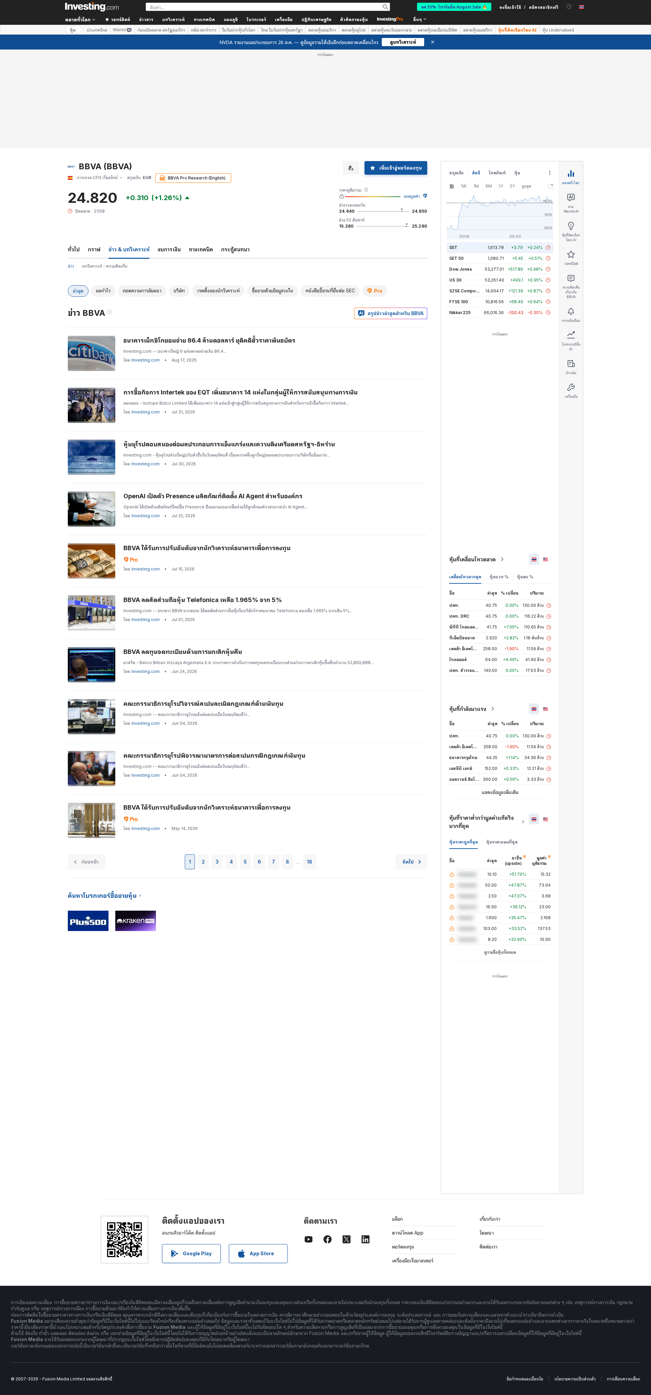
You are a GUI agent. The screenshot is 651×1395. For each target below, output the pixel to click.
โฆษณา (486, 1233)
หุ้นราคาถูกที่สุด (463, 842)
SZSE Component (467, 290)
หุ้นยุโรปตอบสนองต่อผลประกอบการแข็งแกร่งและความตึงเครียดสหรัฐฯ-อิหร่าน (229, 444)
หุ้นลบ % (525, 576)
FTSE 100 (458, 301)
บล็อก (397, 1219)
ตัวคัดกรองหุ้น (354, 19)
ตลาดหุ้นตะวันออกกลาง (391, 30)
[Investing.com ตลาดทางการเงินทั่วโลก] (92, 7)
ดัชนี (476, 172)
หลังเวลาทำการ (203, 30)
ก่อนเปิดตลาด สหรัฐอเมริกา (161, 30)
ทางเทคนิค (201, 249)
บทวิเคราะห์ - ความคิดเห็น (104, 266)
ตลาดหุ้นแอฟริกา (477, 30)
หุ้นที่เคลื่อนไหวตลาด (472, 559)
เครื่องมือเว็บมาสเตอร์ (412, 1260)
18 (309, 862)
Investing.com (146, 360)
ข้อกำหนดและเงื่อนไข (525, 1378)
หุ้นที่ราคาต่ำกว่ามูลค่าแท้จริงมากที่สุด (481, 821)
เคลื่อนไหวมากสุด (465, 576)
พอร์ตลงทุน (403, 1246)
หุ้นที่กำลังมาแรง (467, 708)
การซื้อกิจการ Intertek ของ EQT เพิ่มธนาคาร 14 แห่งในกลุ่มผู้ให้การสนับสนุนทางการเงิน (240, 392)
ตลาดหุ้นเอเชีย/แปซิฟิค (437, 30)
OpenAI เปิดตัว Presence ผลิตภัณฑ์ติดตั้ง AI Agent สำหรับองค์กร (212, 496)
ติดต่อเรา (488, 1246)
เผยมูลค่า (412, 196)
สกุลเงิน (456, 172)
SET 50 (456, 258)
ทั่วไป (74, 249)
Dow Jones (460, 269)
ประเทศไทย (97, 30)
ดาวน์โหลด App (407, 1233)
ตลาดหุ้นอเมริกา (322, 30)
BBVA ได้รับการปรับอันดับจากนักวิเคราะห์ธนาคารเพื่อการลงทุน (207, 547)
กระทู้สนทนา (235, 249)
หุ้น (73, 29)
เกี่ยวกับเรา (489, 1219)
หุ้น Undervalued (558, 30)
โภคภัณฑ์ (497, 172)
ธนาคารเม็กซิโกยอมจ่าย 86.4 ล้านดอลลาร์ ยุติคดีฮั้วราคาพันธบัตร (209, 340)
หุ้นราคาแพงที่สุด (501, 842)
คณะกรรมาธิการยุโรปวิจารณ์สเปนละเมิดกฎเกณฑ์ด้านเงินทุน (203, 703)
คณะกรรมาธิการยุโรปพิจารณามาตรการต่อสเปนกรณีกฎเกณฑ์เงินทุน (214, 755)
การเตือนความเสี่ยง (623, 1378)
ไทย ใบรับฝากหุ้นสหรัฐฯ (281, 30)
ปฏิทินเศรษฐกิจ (316, 19)
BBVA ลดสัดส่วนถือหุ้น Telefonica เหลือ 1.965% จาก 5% (202, 599)
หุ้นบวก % (499, 576)
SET (453, 247)
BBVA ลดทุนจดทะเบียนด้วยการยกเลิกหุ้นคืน (182, 651)
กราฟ (94, 249)
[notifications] (569, 6)
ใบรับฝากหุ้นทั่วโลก (238, 30)
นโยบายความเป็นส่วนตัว (575, 1378)
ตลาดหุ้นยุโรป (354, 30)
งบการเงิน (169, 249)
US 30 (455, 280)
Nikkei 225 (460, 312)
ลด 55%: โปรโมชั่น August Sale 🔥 (454, 6)
